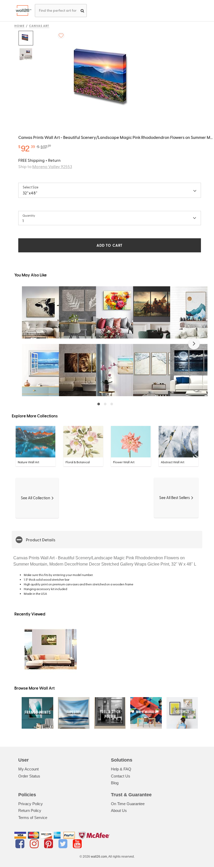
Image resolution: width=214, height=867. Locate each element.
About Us (119, 810)
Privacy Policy (30, 803)
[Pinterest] (49, 843)
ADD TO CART (110, 245)
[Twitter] (63, 843)
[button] (194, 343)
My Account (28, 769)
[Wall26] (21, 10)
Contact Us (120, 776)
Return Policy (29, 810)
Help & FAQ (121, 769)
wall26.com (99, 856)
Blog (114, 783)
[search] (82, 10)
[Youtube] (77, 843)
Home (19, 25)
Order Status (29, 776)
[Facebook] (20, 843)
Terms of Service (32, 817)
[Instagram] (35, 843)
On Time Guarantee (128, 803)
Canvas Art (39, 25)
